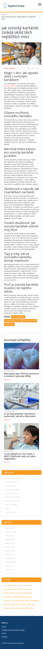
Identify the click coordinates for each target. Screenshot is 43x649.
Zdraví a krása (11, 486)
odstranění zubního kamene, (21, 597)
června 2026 (10, 536)
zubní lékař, (16, 600)
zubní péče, (7, 600)
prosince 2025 (11, 558)
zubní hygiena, (8, 589)
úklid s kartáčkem (29, 320)
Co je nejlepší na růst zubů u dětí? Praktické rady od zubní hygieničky (20, 456)
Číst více (7, 379)
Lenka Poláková (9, 68)
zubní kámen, (28, 585)
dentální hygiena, (9, 593)
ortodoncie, (27, 589)
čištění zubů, (30, 604)
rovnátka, (6, 608)
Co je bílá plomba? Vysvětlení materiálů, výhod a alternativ (20, 415)
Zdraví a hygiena (11, 505)
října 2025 (9, 566)
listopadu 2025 (11, 562)
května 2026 (10, 539)
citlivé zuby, (15, 608)
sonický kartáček (10, 86)
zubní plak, (7, 597)
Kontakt (4, 637)
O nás (4, 627)
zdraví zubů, (25, 600)
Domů (4, 14)
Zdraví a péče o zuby (13, 478)
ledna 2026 (9, 554)
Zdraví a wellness (12, 482)
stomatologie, (35, 600)
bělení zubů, (18, 589)
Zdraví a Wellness (12, 493)
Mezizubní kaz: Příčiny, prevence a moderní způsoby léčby (21, 375)
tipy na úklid (9, 324)
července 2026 (11, 532)
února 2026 (10, 551)
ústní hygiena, (8, 585)
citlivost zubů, (21, 604)
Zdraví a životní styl (12, 497)
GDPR (4, 633)
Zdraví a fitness (11, 512)
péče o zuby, (18, 585)
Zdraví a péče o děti (13, 501)
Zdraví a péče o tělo (13, 489)
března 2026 (10, 547)
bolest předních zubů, (27, 608)
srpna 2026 (10, 528)
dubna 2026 (10, 543)
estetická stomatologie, (24, 593)
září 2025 (9, 570)
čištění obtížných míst (13, 320)
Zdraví (8, 508)
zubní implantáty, (9, 604)
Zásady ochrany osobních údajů (13, 630)
